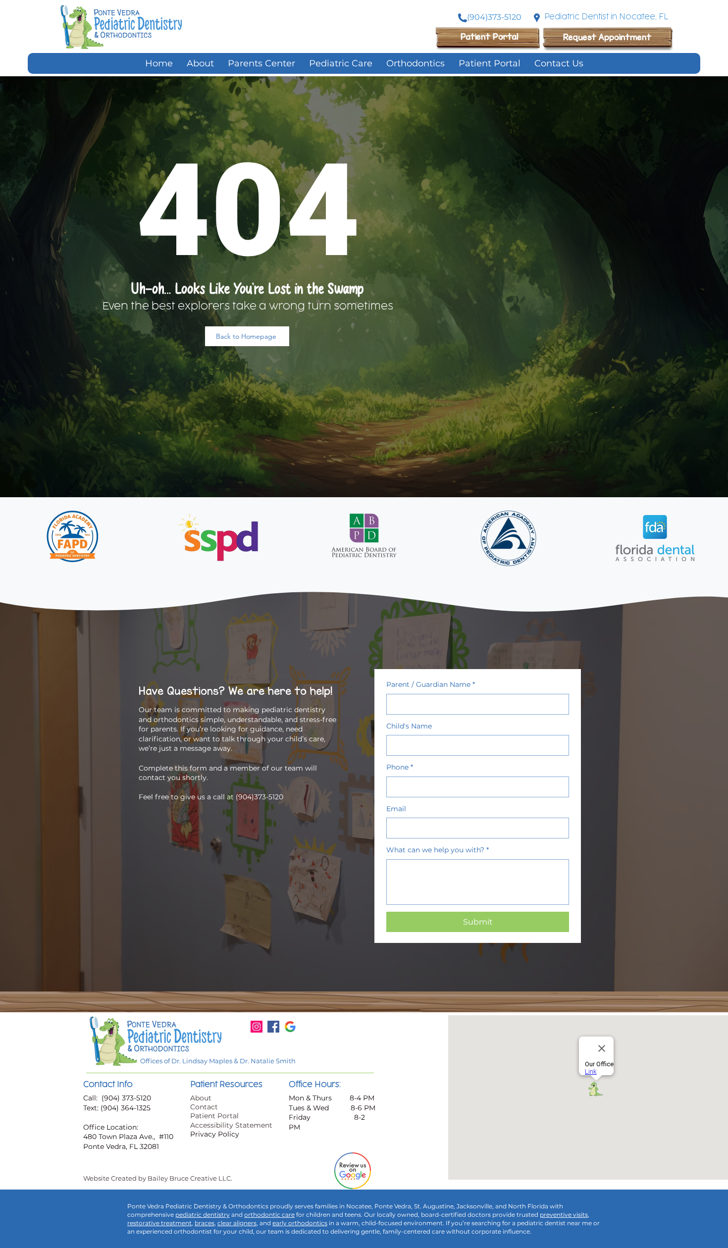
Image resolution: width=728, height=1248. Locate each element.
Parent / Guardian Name (430, 684)
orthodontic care (269, 1214)
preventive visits (564, 1214)
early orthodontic (298, 1223)
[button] (340, 63)
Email (396, 808)
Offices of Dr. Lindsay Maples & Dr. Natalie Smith (218, 1061)
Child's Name (409, 726)
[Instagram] (256, 1027)
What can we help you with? (437, 849)
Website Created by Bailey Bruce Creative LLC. (157, 1178)
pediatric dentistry (202, 1214)
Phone (399, 767)
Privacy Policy (214, 1134)
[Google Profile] (290, 1027)
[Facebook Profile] (273, 1027)
